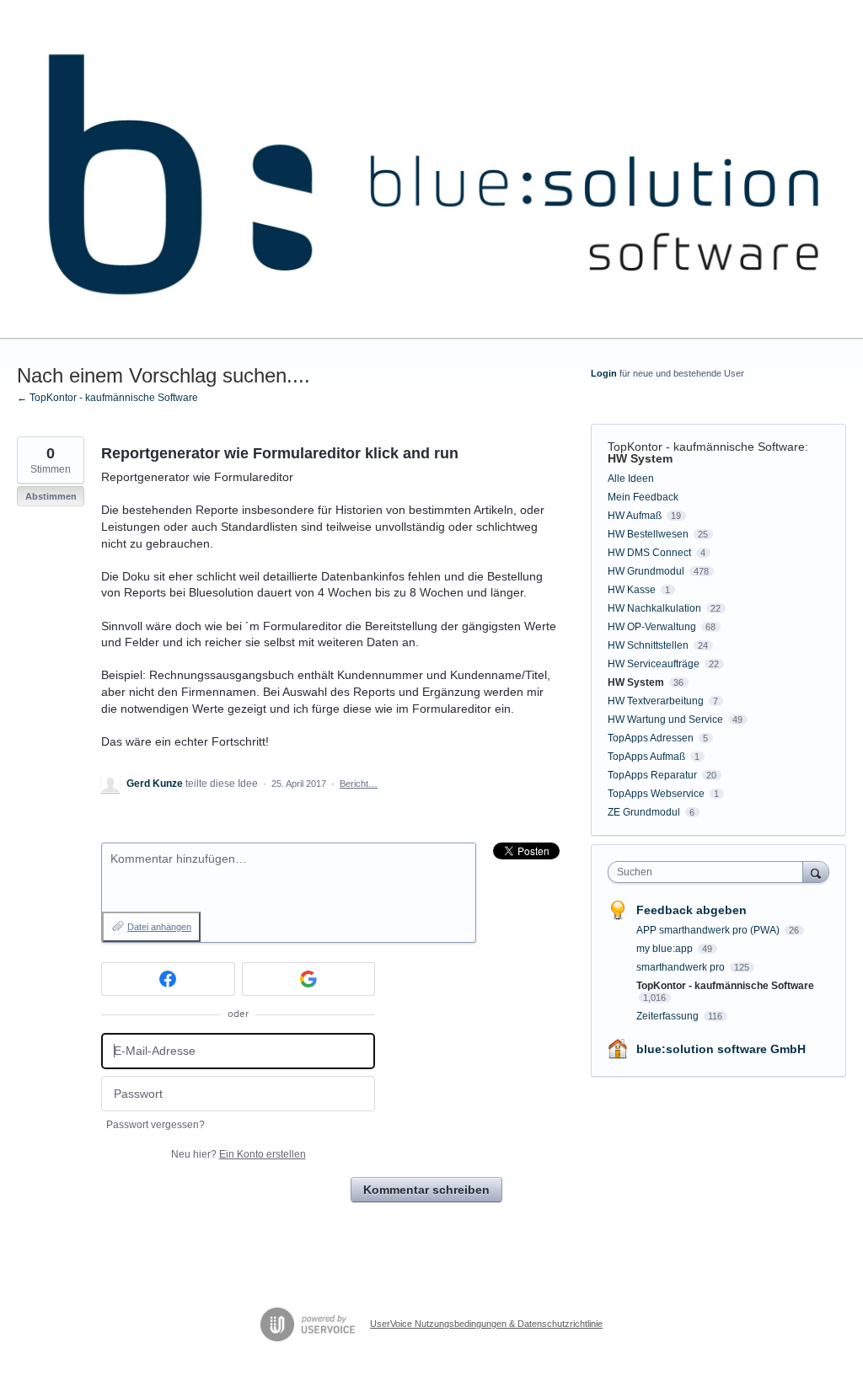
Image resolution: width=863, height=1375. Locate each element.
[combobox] (709, 872)
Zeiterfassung (668, 1016)
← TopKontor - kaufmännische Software (107, 398)
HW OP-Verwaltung (652, 627)
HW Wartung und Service (665, 719)
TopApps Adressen (651, 738)
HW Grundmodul (646, 571)
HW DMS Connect (649, 553)
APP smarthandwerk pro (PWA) (709, 930)
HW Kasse (632, 590)
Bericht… (359, 783)
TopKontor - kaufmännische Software (706, 446)
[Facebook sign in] (168, 979)
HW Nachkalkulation (654, 608)
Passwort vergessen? (155, 1125)
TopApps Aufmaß (646, 756)
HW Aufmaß (635, 516)
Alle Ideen (631, 478)
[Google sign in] (309, 979)
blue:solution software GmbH (721, 1049)
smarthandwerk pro (681, 967)
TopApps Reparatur (652, 775)
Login (604, 373)
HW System (640, 458)
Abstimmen (51, 496)
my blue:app (665, 949)
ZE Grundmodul (644, 812)
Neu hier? (238, 1154)
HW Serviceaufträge (654, 664)
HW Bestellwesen (648, 534)
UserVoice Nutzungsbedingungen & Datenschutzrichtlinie (486, 1324)
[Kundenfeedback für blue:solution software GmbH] (431, 169)
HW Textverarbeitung (656, 701)
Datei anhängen (159, 927)
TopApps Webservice (656, 794)
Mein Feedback (643, 497)
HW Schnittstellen (648, 645)
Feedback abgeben (691, 910)
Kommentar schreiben (426, 1189)
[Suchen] (815, 871)
